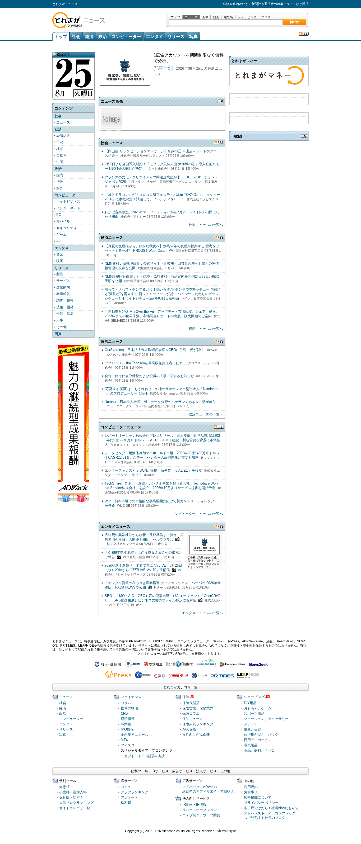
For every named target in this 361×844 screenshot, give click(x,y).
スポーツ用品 (254, 713)
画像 (205, 17)
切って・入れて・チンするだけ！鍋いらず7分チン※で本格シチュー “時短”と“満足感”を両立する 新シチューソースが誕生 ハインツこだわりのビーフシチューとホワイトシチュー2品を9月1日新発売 (162, 293)
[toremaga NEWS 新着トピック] (304, 34)
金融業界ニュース (134, 735)
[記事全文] (163, 68)
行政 (59, 182)
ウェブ (175, 17)
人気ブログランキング (76, 803)
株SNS (126, 803)
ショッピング (247, 17)
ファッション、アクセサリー (266, 719)
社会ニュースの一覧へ (206, 225)
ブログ (266, 17)
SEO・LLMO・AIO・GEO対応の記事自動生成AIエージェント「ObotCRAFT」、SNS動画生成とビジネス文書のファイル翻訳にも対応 (162, 598)
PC (58, 215)
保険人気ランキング (197, 724)
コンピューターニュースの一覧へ (197, 514)
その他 (61, 327)
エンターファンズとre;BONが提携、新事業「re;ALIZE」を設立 (153, 470)
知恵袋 (228, 17)
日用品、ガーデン (257, 740)
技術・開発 (64, 307)
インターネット (68, 208)
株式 (59, 149)
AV (58, 241)
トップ (60, 37)
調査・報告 (64, 300)
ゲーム (61, 234)
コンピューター (126, 36)
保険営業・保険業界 (197, 708)
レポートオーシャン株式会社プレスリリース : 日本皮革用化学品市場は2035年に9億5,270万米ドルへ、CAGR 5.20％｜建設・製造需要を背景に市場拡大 (162, 440)
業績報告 (63, 294)
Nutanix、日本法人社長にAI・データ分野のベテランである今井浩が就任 (160, 402)
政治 (102, 36)
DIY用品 (250, 703)
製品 (59, 274)
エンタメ (154, 36)
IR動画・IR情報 (194, 805)
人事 (59, 320)
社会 (76, 36)
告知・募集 (64, 314)
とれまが (170, 687)
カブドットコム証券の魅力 (144, 756)
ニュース (191, 17)
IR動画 (126, 724)
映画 (59, 261)
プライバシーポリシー (261, 803)
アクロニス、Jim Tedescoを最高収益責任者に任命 (144, 363)
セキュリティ (66, 228)
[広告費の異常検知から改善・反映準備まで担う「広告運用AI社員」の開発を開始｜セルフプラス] (204, 553)
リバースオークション (199, 810)
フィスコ (128, 745)
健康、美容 (252, 729)
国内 (59, 175)
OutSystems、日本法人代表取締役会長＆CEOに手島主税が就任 (154, 350)
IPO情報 (127, 729)
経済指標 (128, 719)
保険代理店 (191, 703)
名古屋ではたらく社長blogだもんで (271, 808)
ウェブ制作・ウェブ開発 (201, 815)
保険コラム (191, 713)
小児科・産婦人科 (73, 792)
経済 (89, 36)
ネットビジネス (68, 201)
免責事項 (251, 792)
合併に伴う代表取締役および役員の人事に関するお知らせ (149, 376)
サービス (63, 281)
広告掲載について (257, 797)
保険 (185, 697)
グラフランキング (134, 792)
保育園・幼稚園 (71, 797)
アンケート (129, 797)
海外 (59, 188)
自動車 (61, 155)
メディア (251, 724)
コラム (126, 703)
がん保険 (189, 729)
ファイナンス (131, 697)
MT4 (124, 740)
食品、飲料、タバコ (259, 750)
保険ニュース (192, 719)
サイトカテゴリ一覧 (74, 808)
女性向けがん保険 (196, 735)
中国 (59, 162)
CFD (124, 713)
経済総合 (63, 135)
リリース (176, 36)
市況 (59, 142)
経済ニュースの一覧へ (206, 329)
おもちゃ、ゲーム (257, 708)
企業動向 (63, 287)
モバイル (63, 221)
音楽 (59, 254)
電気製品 (251, 745)
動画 (216, 17)
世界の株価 (129, 708)
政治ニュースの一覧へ (206, 414)
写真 (193, 36)
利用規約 (251, 787)
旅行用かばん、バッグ (261, 735)
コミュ (126, 787)
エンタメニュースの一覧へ (202, 613)
